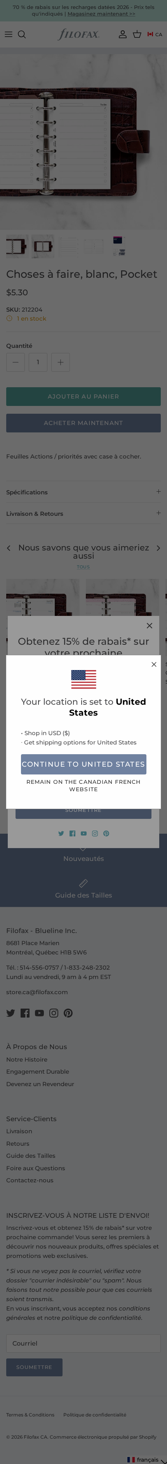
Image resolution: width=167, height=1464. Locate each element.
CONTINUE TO (83, 764)
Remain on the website (83, 785)
